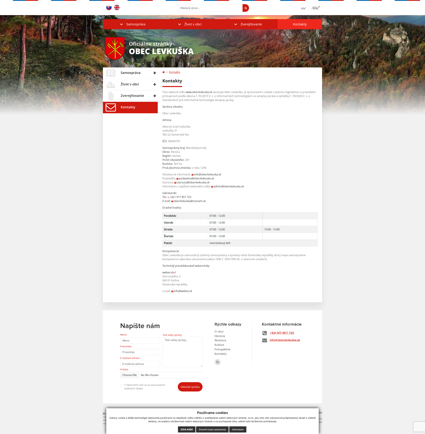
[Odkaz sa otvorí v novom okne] (217, 362)
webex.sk (168, 272)
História (219, 336)
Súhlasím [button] (187, 429)
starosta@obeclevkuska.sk (193, 182)
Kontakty (300, 24)
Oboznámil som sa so (144, 386)
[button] (132, 24)
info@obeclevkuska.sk (207, 174)
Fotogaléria (222, 349)
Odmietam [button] (238, 429)
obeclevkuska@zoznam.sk (190, 201)
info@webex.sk (183, 291)
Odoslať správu (190, 387)
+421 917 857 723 (180, 197)
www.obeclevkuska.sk (199, 92)
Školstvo (220, 340)
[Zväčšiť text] (315, 7)
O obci (218, 331)
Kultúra (219, 344)
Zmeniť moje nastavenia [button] (212, 429)
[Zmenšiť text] (305, 8)
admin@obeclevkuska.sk (228, 186)
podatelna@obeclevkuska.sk (196, 178)
